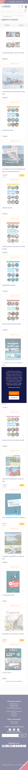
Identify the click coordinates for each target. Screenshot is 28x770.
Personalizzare (14, 397)
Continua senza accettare (14, 387)
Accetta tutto (14, 393)
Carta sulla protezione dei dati (14, 384)
